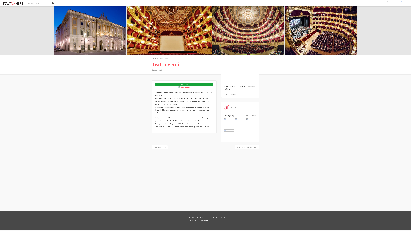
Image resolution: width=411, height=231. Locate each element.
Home (384, 2)
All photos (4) (251, 116)
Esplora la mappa (393, 2)
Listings (155, 58)
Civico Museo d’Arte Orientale (246, 147)
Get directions (231, 94)
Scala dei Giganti (160, 147)
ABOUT (204, 221)
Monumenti (164, 58)
